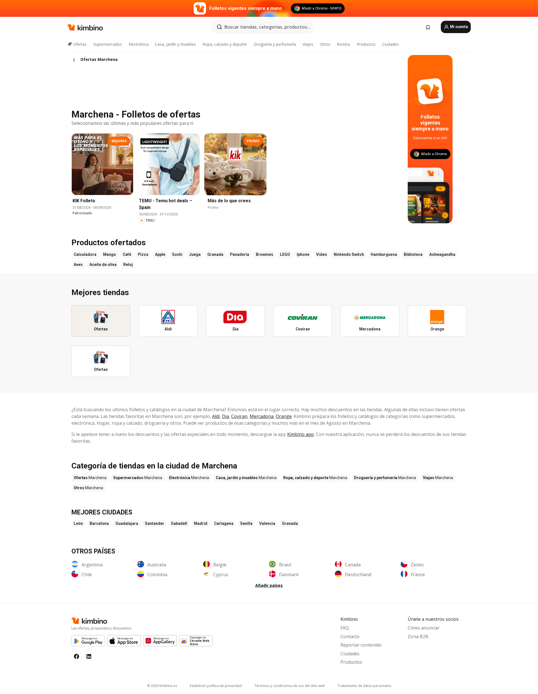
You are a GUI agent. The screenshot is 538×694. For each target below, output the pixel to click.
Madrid (200, 523)
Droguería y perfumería (275, 44)
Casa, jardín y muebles (175, 44)
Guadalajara (126, 523)
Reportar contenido (361, 645)
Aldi (216, 416)
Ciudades (390, 44)
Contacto (350, 636)
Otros (325, 44)
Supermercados (107, 44)
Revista (343, 44)
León (78, 523)
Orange (284, 416)
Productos (366, 44)
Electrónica (139, 44)
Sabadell (179, 523)
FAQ (344, 628)
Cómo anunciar (424, 628)
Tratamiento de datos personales (364, 685)
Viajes (308, 44)
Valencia (267, 523)
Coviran (239, 416)
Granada (290, 523)
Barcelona (99, 523)
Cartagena (223, 523)
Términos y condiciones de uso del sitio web (289, 685)
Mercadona (261, 416)
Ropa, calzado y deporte (225, 44)
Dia (225, 416)
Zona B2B (418, 636)
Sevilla (246, 523)
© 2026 (162, 685)
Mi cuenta (458, 26)
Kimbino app (300, 434)
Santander (154, 523)
